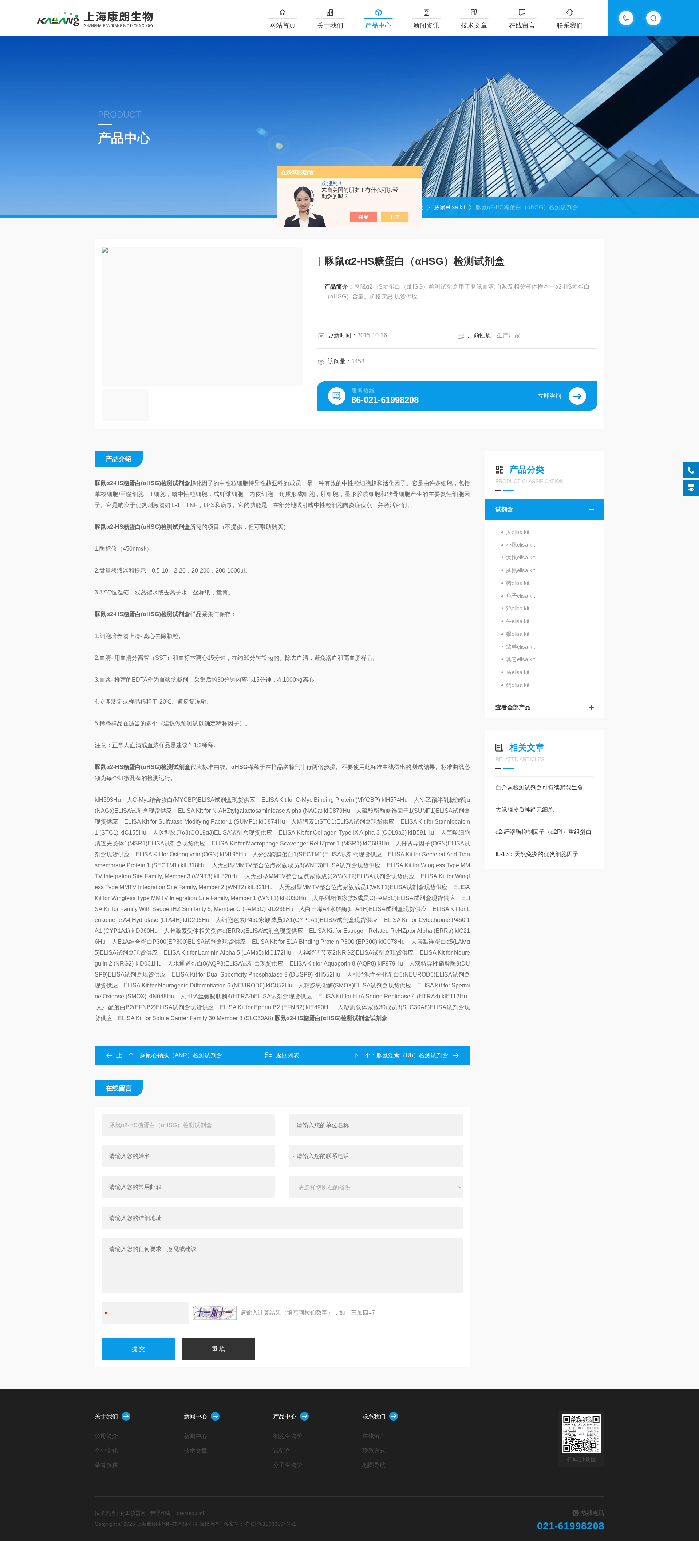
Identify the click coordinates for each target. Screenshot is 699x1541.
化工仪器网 (133, 1513)
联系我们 (570, 25)
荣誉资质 (106, 1465)
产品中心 (378, 25)
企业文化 (106, 1450)
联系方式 (374, 1450)
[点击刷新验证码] (215, 1313)
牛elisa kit (517, 621)
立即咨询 (549, 396)
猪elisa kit (517, 583)
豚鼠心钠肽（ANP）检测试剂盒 (181, 1055)
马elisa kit (517, 672)
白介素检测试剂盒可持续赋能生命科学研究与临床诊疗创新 (544, 787)
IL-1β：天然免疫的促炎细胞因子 (536, 854)
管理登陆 (160, 1513)
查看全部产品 (512, 707)
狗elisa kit (517, 685)
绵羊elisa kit (520, 646)
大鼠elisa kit (520, 557)
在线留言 (522, 25)
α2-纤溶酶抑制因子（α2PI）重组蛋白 (543, 832)
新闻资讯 (426, 25)
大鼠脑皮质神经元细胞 (524, 810)
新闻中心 (195, 1416)
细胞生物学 (287, 1436)
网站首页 (282, 25)
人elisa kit (517, 532)
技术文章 (474, 25)
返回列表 (287, 1055)
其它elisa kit (520, 659)
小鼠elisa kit (520, 545)
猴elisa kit (517, 634)
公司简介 (106, 1436)
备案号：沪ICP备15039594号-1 (260, 1524)
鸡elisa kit (517, 608)
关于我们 (330, 25)
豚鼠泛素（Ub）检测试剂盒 (412, 1055)
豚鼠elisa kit (449, 207)
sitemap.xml (190, 1513)
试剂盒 (504, 509)
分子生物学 (287, 1465)
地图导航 (374, 1465)
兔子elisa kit (520, 596)
